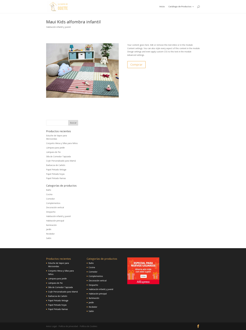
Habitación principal (55, 220)
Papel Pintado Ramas (56, 178)
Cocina (49, 194)
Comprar (136, 64)
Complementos (53, 203)
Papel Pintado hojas (55, 174)
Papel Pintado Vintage (56, 169)
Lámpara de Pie (53, 152)
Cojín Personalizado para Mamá (61, 160)
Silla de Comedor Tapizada (58, 156)
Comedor (50, 198)
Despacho (51, 211)
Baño (48, 190)
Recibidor (50, 233)
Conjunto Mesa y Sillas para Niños (62, 143)
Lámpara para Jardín (55, 147)
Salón (48, 238)
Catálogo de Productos (179, 7)
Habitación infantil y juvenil (58, 27)
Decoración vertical (55, 207)
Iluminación (51, 225)
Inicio (162, 7)
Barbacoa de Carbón (55, 165)
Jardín (48, 229)
